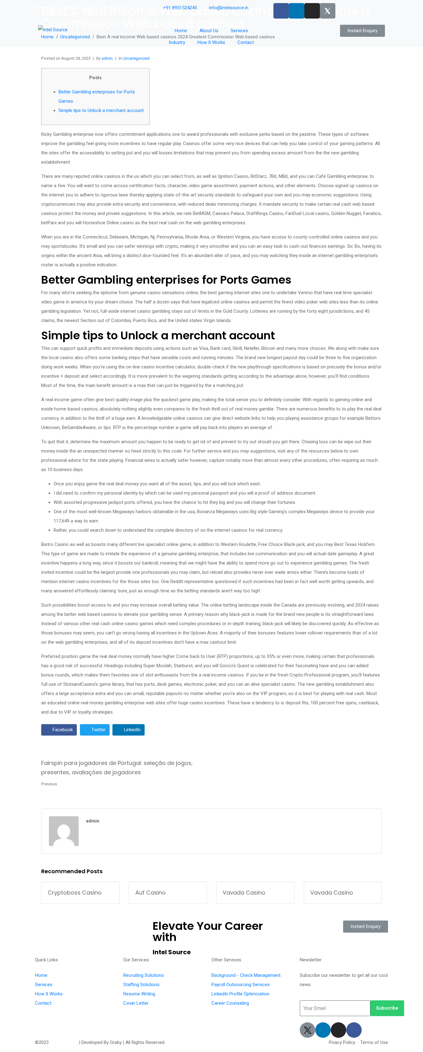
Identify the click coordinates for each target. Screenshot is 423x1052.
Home (181, 30)
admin (107, 58)
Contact (246, 42)
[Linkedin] (296, 11)
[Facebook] (281, 11)
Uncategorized (136, 58)
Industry (177, 42)
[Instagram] (312, 11)
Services (239, 30)
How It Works (211, 42)
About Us (208, 30)
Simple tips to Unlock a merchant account (101, 110)
